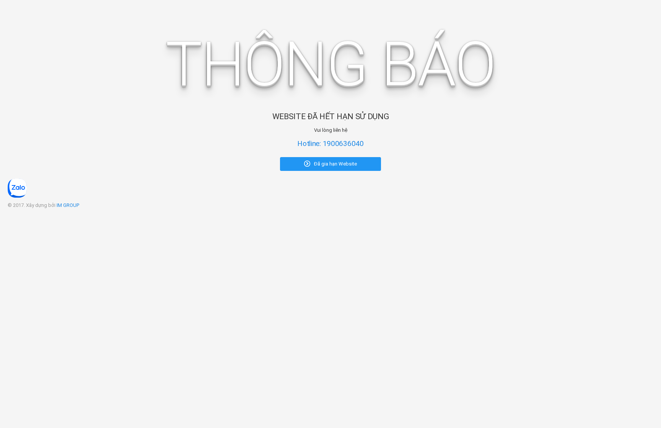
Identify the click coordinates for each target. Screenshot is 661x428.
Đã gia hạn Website (335, 164)
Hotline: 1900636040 (330, 143)
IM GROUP (68, 205)
